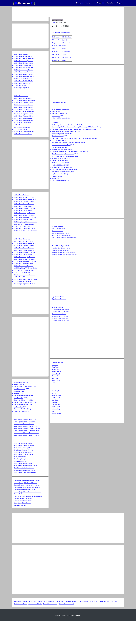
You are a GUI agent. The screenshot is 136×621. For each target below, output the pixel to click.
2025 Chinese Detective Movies (24, 131)
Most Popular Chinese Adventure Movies (27, 428)
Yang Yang (55, 367)
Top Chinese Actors (58, 297)
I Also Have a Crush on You (61, 145)
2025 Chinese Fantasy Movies (23, 107)
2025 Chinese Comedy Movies (23, 102)
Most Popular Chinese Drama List (25, 419)
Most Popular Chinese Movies (61, 248)
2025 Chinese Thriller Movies (23, 120)
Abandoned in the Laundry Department (64, 131)
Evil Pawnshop (56, 140)
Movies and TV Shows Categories (66, 601)
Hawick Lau (56, 376)
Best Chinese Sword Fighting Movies (26, 465)
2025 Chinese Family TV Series (24, 250)
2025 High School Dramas (22, 281)
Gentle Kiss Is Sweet (58, 158)
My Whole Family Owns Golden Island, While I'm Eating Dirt (72, 138)
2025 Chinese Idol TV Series (23, 254)
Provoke (54, 176)
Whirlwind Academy (58, 118)
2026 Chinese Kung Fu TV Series (24, 213)
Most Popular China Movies (60, 250)
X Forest (54, 111)
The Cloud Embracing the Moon (62, 169)
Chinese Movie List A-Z (66, 604)
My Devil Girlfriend (58, 165)
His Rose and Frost (58, 163)
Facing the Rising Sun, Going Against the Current (68, 151)
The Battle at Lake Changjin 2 (24, 402)
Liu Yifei (54, 393)
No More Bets (18, 407)
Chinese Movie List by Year (60, 309)
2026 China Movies (20, 85)
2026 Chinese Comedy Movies (23, 61)
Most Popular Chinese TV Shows (24, 421)
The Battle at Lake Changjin (23, 386)
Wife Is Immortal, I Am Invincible (63, 154)
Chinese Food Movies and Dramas (25, 489)
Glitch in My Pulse (58, 160)
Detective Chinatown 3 (21, 400)
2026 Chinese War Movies (22, 83)
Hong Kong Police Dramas (22, 503)
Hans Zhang (56, 380)
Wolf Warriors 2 (19, 389)
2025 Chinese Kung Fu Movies (24, 111)
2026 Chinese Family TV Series (24, 206)
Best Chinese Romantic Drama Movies (64, 237)
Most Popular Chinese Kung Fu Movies (26, 435)
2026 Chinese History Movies (23, 67)
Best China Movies (57, 231)
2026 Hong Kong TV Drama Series (25, 222)
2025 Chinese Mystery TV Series (24, 259)
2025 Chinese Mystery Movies (23, 114)
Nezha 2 (16, 384)
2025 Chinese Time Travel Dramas (25, 279)
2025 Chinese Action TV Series (24, 241)
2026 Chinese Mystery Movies (23, 74)
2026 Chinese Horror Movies (23, 70)
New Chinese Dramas (50, 604)
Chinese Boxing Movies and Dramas (25, 483)
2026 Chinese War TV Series (23, 219)
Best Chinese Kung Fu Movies (23, 454)
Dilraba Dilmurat (57, 395)
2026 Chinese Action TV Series (24, 197)
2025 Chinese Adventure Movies (24, 100)
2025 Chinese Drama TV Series (24, 248)
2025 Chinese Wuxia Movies (23, 134)
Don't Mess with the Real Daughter (63, 156)
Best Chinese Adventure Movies (24, 445)
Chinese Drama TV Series (60, 316)
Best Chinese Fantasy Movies (23, 450)
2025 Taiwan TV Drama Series (24, 270)
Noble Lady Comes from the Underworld (65, 125)
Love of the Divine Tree (59, 167)
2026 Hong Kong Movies (22, 87)
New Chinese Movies (35, 604)
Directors (51, 601)
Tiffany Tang (56, 409)
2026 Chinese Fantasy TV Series (24, 208)
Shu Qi (54, 411)
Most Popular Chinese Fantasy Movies (26, 430)
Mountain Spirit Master (59, 133)
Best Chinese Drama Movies (60, 233)
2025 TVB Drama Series (22, 272)
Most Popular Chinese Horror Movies (26, 433)
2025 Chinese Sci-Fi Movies (23, 118)
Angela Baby (56, 406)
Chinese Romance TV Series (60, 320)
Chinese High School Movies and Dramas (27, 492)
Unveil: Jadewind (57, 136)
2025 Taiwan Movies (20, 129)
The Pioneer (56, 116)
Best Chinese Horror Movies (23, 452)
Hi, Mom (17, 391)
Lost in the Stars (19, 411)
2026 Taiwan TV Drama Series (24, 224)
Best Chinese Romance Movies (61, 235)
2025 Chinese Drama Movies (23, 105)
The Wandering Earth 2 (21, 404)
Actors (53, 22)
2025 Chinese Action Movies (23, 98)
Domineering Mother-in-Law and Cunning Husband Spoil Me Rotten (74, 127)
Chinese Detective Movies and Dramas (26, 485)
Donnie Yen (55, 369)
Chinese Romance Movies (60, 318)
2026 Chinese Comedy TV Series (24, 201)
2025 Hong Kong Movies (22, 127)
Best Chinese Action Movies (23, 443)
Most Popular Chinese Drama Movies (63, 252)
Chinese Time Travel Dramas (23, 501)
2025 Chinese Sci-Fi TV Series (23, 263)
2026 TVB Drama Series (22, 226)
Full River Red (18, 398)
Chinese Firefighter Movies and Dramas (27, 487)
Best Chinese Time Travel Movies (25, 472)
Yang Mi (54, 402)
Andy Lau (55, 378)
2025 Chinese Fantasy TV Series (24, 252)
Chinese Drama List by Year (60, 311)
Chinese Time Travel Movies (23, 498)
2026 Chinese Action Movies (23, 56)
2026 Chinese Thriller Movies (23, 81)
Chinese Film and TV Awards (107, 601)
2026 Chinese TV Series (21, 195)
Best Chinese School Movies (23, 463)
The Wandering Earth (21, 395)
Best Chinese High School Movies (24, 470)
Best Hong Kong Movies (22, 459)
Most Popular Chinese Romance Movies (64, 254)
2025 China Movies (20, 125)
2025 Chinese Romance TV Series (25, 261)
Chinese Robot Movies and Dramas (25, 494)
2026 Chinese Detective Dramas (24, 228)
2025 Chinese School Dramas (23, 277)
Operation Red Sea (20, 409)
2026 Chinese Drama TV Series (24, 204)
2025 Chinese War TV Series (23, 266)
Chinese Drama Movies (59, 314)
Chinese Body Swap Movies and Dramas (27, 480)
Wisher (54, 178)
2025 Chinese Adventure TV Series (25, 243)
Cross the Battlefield (58, 109)
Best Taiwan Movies (20, 461)
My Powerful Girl (57, 174)
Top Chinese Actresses (59, 299)
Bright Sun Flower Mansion (61, 171)
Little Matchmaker (58, 180)
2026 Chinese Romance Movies (24, 76)
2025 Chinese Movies (21, 96)
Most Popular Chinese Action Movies (26, 426)
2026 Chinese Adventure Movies (24, 58)
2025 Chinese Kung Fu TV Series (24, 257)
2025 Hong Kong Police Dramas (24, 284)
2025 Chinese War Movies (22, 122)
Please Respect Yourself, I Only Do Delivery (66, 142)
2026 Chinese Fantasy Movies (23, 65)
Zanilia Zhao (56, 397)
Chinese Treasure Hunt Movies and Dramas (28, 496)
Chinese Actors (42, 601)
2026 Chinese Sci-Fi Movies (23, 79)
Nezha (16, 393)
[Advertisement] (60, 12)
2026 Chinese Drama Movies (23, 63)
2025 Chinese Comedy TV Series (24, 245)
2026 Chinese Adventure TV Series (25, 199)
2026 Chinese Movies (21, 54)
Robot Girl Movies (20, 505)
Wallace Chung (57, 371)
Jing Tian (55, 400)
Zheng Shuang (56, 413)
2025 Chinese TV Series (21, 239)
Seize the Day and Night (59, 149)
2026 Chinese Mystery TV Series (24, 215)
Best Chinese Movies (58, 228)
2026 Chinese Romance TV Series (25, 217)
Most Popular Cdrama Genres (24, 424)
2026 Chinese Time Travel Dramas (25, 231)
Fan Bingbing (56, 404)
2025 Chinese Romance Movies (24, 116)
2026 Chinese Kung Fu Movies (24, 72)
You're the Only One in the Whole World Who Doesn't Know (71, 129)
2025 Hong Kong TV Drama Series (25, 268)
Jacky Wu (55, 365)
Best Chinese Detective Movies (24, 468)
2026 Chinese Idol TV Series (23, 210)
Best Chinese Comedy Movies (23, 448)
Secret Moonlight (57, 147)
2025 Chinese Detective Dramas (24, 275)
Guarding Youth (57, 113)
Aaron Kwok (56, 374)
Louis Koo (55, 383)
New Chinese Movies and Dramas (25, 601)
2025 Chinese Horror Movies (23, 109)
